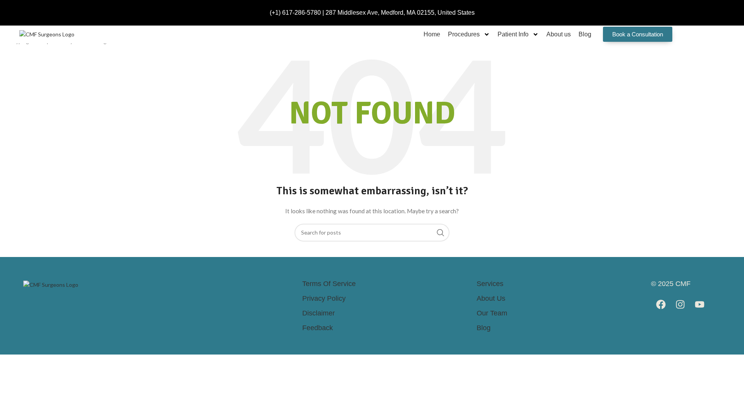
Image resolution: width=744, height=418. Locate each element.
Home (432, 34)
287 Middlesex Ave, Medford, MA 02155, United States (400, 12)
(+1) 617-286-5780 (295, 12)
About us (558, 34)
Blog (585, 34)
